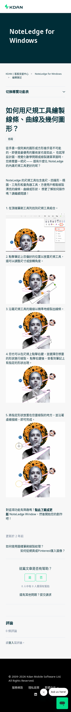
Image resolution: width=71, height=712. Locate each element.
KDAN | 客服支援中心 (17, 73)
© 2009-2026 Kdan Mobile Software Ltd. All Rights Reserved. (35, 679)
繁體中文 (50, 687)
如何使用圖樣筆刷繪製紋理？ (25, 546)
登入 (11, 642)
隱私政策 (33, 687)
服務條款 (17, 687)
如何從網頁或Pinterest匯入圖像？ (42, 551)
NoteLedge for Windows (48, 73)
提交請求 (46, 595)
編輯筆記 (17, 77)
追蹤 (10, 139)
